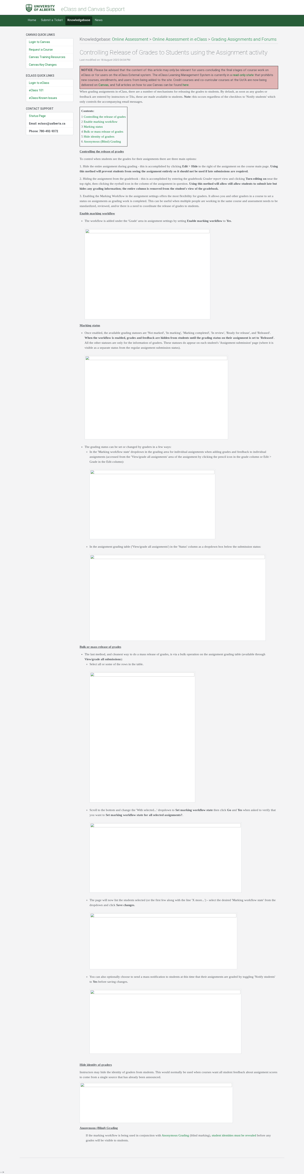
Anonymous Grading (175, 1135)
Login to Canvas (39, 42)
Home (32, 20)
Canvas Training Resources (47, 57)
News (99, 20)
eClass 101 (36, 90)
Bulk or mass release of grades (103, 131)
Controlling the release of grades (105, 116)
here (186, 85)
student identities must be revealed (234, 1135)
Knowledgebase (78, 20)
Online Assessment (130, 39)
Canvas (103, 85)
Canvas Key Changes (43, 64)
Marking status (93, 126)
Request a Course (41, 49)
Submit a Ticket (52, 20)
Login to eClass (39, 82)
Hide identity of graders (99, 136)
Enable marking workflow (100, 121)
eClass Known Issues (43, 98)
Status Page (37, 116)
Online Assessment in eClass (179, 39)
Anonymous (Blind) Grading (102, 141)
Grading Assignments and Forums (243, 39)
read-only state (243, 75)
